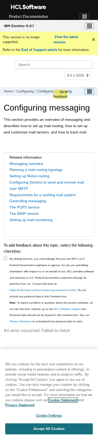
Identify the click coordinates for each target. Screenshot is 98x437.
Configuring (24, 91)
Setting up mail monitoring (31, 220)
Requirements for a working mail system (42, 195)
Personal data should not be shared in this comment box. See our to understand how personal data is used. (49, 318)
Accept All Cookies (49, 429)
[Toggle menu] (89, 26)
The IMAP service (24, 213)
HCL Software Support (67, 309)
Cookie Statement (63, 400)
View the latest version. (65, 39)
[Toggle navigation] (84, 16)
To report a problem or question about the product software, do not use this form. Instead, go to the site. (51, 305)
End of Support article (39, 50)
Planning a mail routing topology (35, 170)
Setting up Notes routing (29, 176)
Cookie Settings (49, 416)
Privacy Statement (21, 321)
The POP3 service (24, 207)
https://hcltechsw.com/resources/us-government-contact (43, 290)
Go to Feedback (60, 94)
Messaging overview (26, 164)
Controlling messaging (27, 201)
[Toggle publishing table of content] (89, 91)
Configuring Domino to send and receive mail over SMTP (46, 185)
